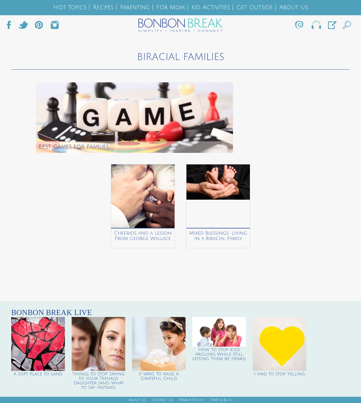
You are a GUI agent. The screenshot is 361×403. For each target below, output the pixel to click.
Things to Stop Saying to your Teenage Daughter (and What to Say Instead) (98, 381)
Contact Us (162, 400)
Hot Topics (69, 7)
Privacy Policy (191, 400)
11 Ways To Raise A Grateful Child (159, 376)
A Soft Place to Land (38, 374)
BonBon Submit (332, 26)
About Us (293, 7)
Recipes (103, 7)
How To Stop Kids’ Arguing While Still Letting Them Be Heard (219, 354)
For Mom (170, 7)
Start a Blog (221, 400)
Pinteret (39, 26)
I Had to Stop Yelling (279, 374)
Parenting (135, 7)
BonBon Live (316, 26)
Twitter (23, 26)
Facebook (11, 26)
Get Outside (254, 7)
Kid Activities (210, 7)
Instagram (55, 26)
